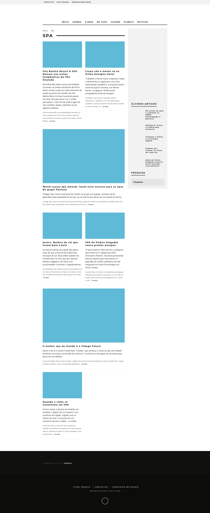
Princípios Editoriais (81, 2)
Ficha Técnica (63, 2)
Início (65, 22)
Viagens (115, 22)
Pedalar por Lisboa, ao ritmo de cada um (153, 150)
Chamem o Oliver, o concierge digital (154, 139)
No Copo (102, 22)
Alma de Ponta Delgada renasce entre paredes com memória (154, 163)
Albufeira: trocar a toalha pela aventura (154, 127)
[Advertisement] (147, 64)
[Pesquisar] (155, 2)
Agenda (77, 22)
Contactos (49, 2)
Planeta (129, 22)
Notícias (142, 22)
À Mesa (89, 22)
